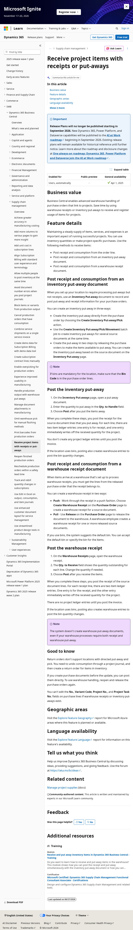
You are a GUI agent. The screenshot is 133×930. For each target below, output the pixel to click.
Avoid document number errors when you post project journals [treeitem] (25, 293)
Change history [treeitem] (14, 70)
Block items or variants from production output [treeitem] (27, 307)
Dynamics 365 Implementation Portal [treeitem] (23, 563)
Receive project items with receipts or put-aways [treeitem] (26, 446)
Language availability (61, 102)
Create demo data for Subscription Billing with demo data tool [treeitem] (25, 346)
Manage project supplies (62, 787)
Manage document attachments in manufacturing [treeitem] (24, 408)
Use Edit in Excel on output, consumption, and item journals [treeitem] (26, 498)
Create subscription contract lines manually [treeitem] (27, 358)
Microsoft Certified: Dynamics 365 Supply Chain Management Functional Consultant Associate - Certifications (87, 879)
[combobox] (22, 52)
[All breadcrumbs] (50, 48)
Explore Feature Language (74, 739)
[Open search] (117, 28)
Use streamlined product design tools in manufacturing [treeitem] (27, 529)
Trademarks (27, 927)
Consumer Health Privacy (98, 923)
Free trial (122, 37)
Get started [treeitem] (12, 65)
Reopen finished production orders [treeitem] (24, 458)
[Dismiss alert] (126, 6)
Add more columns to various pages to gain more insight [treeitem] (26, 235)
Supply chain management (70, 48)
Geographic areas (59, 98)
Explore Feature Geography (74, 718)
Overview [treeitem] (17, 122)
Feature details (58, 94)
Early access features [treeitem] (17, 76)
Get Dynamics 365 (102, 37)
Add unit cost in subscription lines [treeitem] (24, 247)
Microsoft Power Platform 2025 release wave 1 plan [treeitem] (23, 583)
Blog (46, 923)
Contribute (61, 923)
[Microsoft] (6, 28)
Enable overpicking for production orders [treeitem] (26, 368)
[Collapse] (40, 45)
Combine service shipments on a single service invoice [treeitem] (26, 332)
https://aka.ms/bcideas (64, 770)
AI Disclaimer (10, 923)
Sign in (125, 28)
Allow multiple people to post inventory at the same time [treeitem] (27, 277)
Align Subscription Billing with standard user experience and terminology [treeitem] (25, 261)
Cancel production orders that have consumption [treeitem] (24, 319)
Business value (58, 90)
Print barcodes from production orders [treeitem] (25, 434)
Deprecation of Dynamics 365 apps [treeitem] (22, 573)
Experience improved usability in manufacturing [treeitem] (25, 380)
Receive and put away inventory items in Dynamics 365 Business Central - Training (88, 856)
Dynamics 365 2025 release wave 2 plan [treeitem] (21, 593)
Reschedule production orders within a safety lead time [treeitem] (27, 470)
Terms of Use (10, 927)
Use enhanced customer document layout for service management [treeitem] (25, 513)
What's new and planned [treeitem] (25, 128)
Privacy (74, 923)
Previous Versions (30, 923)
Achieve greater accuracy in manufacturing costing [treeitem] (26, 221)
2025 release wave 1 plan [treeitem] (20, 59)
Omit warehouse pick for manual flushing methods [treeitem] (25, 422)
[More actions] (127, 48)
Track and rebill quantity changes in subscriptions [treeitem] (25, 484)
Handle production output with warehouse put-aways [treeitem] (27, 394)
